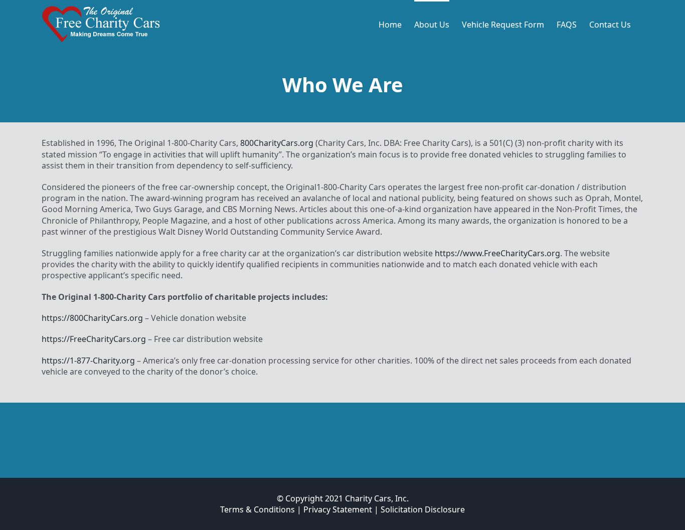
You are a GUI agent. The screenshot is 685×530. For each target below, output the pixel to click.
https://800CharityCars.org (92, 317)
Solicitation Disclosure (423, 509)
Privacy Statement (337, 509)
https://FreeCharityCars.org (94, 338)
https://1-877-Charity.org (88, 360)
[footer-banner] (342, 421)
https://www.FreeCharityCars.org (497, 253)
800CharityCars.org (276, 142)
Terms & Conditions (257, 509)
